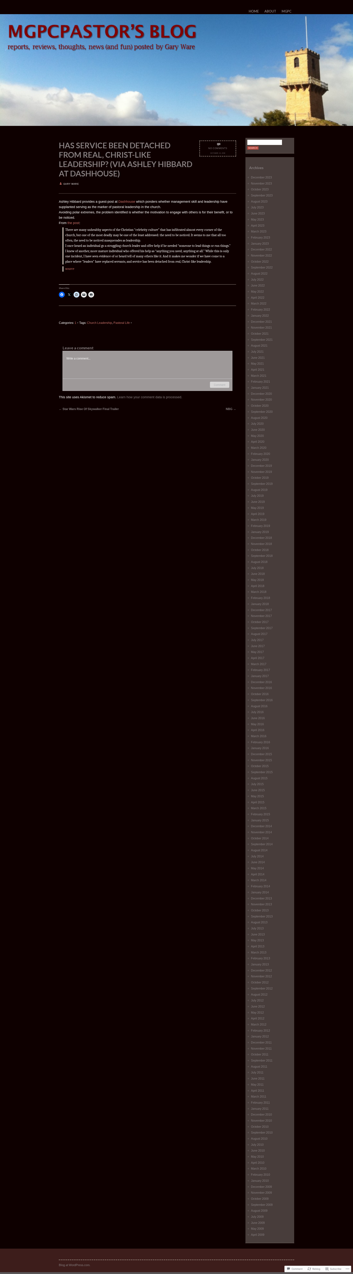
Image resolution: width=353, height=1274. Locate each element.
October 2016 (260, 694)
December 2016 (261, 682)
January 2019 (260, 532)
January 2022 (260, 315)
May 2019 (257, 507)
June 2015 (258, 790)
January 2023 (260, 243)
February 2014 (260, 886)
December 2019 (261, 465)
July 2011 (257, 1072)
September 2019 (262, 483)
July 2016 (257, 712)
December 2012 (261, 970)
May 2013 (257, 940)
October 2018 (260, 550)
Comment (219, 384)
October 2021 (260, 333)
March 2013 (258, 952)
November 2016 (261, 688)
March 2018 (258, 591)
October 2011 (259, 1054)
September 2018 (262, 555)
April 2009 (257, 1234)
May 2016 (257, 724)
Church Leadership (99, 322)
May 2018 (257, 579)
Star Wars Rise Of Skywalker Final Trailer (89, 409)
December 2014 (261, 826)
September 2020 (262, 411)
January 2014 (260, 892)
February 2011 (260, 1102)
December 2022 (261, 249)
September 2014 (262, 844)
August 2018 (259, 561)
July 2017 (257, 640)
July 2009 (257, 1216)
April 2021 (257, 369)
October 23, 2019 (217, 153)
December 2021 (261, 321)
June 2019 (258, 501)
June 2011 (258, 1078)
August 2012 (259, 994)
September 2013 (262, 916)
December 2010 (261, 1114)
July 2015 (257, 784)
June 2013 (258, 934)
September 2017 (262, 628)
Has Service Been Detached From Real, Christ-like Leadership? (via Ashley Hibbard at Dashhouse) (125, 159)
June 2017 (258, 646)
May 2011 (257, 1084)
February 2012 (260, 1030)
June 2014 (258, 862)
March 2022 (258, 303)
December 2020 (261, 393)
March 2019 (258, 519)
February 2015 (260, 814)
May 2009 (257, 1228)
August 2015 (259, 778)
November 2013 (261, 904)
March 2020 (258, 447)
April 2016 (257, 730)
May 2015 (257, 796)
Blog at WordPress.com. (74, 1265)
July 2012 (257, 1000)
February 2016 (260, 742)
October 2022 (260, 261)
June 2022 (258, 285)
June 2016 (258, 718)
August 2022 (259, 273)
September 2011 (261, 1060)
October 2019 (260, 477)
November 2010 (261, 1120)
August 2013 (259, 922)
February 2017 (260, 670)
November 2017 (261, 616)
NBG (231, 409)
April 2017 (257, 658)
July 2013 (257, 928)
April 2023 (257, 225)
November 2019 (261, 471)
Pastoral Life (121, 322)
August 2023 (259, 201)
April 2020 (257, 441)
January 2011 (260, 1108)
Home (254, 11)
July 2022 (257, 279)
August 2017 (259, 634)
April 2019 (257, 514)
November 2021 (261, 327)
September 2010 (262, 1132)
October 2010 (260, 1126)
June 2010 (258, 1150)
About (270, 11)
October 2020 (260, 405)
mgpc (286, 11)
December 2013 (261, 898)
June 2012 (258, 1006)
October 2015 (260, 766)
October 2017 (260, 622)
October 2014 (260, 838)
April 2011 (257, 1090)
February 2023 (260, 237)
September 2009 (262, 1204)
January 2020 (260, 459)
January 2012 (260, 1036)
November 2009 (261, 1192)
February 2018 (260, 598)
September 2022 (262, 267)
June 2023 (258, 213)
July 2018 (257, 568)
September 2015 (262, 772)
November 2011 (261, 1048)
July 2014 (257, 856)
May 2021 (257, 363)
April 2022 (257, 297)
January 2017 (260, 676)
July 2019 (257, 495)
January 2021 (260, 387)
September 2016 (262, 700)
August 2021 (259, 345)
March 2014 (258, 880)
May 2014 (257, 868)
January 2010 (260, 1180)
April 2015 (257, 802)
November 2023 (261, 183)
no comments (217, 148)
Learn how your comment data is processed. (149, 397)
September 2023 (262, 195)
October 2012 (260, 982)
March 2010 (258, 1168)
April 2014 (257, 874)
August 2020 (259, 417)
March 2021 (258, 375)
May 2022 (257, 291)
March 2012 (258, 1024)
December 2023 (261, 177)
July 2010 (257, 1144)
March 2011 (258, 1096)
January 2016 (260, 748)
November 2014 (261, 832)
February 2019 (260, 525)
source (69, 269)
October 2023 (260, 189)
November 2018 (261, 543)
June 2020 (258, 429)
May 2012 (257, 1012)
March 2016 (258, 736)
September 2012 (262, 988)
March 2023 (258, 231)
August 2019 (259, 489)
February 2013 (260, 958)
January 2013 (260, 964)
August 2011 (259, 1066)
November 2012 (261, 976)
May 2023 (257, 219)
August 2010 (259, 1138)
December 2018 (261, 537)
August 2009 (259, 1210)
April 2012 (257, 1018)
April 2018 (257, 586)
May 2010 (257, 1156)
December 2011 (261, 1042)
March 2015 (258, 808)
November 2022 (261, 255)
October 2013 (260, 910)
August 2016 (259, 706)
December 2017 (261, 610)
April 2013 (257, 946)
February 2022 (260, 309)
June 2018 (258, 573)
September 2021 (262, 339)
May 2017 (257, 652)
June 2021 (258, 357)
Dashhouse (126, 201)
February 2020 (260, 453)
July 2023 (257, 207)
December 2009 (261, 1186)
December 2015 (261, 754)
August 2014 (259, 850)
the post (73, 223)
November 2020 (261, 399)
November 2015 (261, 760)
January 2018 (260, 604)
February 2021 (260, 381)
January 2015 (260, 820)
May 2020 (257, 435)
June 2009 (258, 1222)
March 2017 (258, 664)
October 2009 (260, 1198)
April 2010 (257, 1162)
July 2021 (257, 351)
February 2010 (260, 1174)
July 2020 (257, 423)
